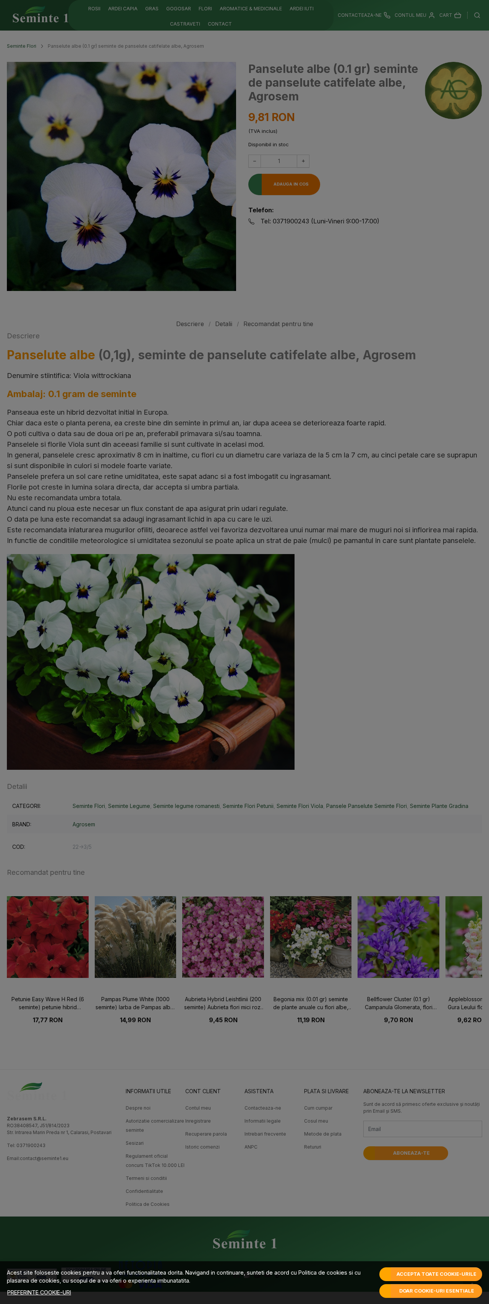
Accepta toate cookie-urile (436, 1274)
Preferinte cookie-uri (39, 1292)
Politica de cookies (322, 1272)
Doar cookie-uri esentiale (436, 1291)
